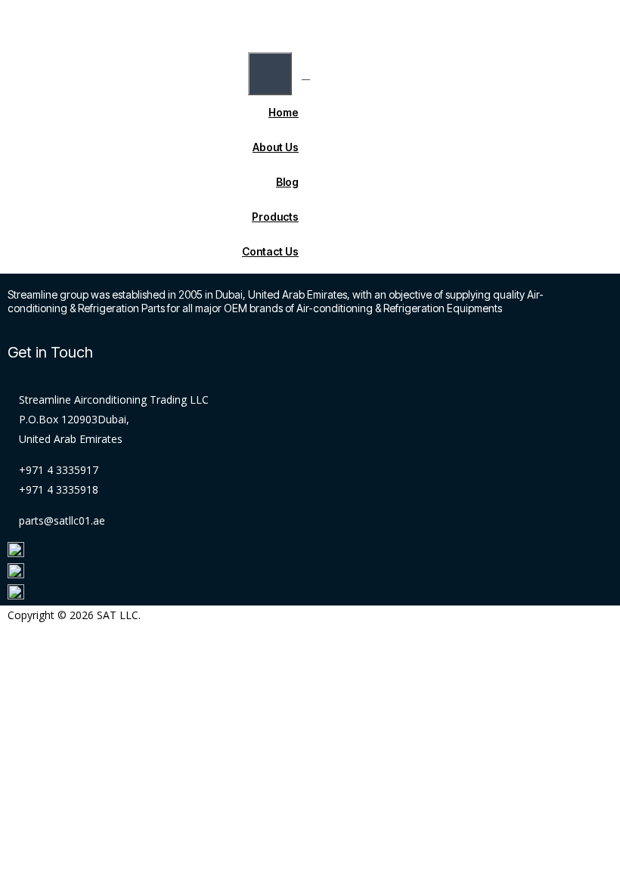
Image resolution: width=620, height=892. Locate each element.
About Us (276, 147)
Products (275, 216)
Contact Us (270, 251)
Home (283, 112)
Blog (287, 181)
